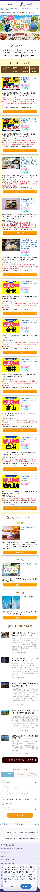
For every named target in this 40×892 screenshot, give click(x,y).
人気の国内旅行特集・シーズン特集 (11, 849)
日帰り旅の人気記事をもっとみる (20, 760)
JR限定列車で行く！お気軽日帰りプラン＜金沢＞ (29, 284)
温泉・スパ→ (25, 55)
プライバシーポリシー (18, 879)
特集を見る (20, 552)
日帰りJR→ (17, 55)
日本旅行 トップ (4, 8)
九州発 (34, 71)
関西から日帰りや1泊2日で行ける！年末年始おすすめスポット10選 (25, 634)
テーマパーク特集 (27, 597)
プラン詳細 (20, 111)
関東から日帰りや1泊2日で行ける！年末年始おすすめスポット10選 (25, 659)
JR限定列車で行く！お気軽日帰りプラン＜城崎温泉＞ (29, 478)
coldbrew (15, 652)
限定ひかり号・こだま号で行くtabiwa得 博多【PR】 (29, 80)
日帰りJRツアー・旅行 (29, 564)
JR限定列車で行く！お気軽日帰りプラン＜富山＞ (29, 401)
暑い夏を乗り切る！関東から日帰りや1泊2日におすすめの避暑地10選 (25, 711)
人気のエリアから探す (7, 860)
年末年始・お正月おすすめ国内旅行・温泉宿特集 (20, 832)
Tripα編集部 (16, 705)
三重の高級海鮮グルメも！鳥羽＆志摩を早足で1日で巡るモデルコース (25, 737)
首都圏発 (6, 68)
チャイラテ (15, 730)
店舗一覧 (22, 5)
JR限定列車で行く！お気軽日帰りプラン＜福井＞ (29, 362)
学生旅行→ (33, 55)
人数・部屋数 (6, 807)
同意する (26, 886)
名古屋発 (25, 68)
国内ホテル (4, 856)
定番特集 (24, 8)
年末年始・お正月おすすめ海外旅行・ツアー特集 (20, 838)
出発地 (5, 780)
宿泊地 (5, 786)
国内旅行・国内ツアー (15, 8)
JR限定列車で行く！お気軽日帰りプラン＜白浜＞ (29, 439)
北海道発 (34, 68)
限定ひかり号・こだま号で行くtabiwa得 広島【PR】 (29, 121)
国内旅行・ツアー (6, 852)
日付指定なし (9, 804)
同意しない (14, 886)
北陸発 (15, 71)
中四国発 (25, 71)
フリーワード (6, 791)
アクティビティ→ (8, 55)
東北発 (6, 71)
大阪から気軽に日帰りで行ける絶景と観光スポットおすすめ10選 (25, 684)
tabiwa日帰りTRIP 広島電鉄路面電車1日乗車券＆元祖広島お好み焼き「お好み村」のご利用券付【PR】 (29, 244)
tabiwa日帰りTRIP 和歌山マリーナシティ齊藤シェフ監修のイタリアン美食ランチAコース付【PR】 (29, 162)
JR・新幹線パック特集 (7, 845)
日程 (4, 797)
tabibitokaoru (16, 753)
